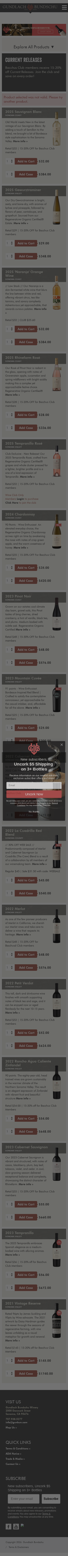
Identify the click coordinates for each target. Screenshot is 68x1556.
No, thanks (34, 809)
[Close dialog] (61, 741)
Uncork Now (34, 791)
